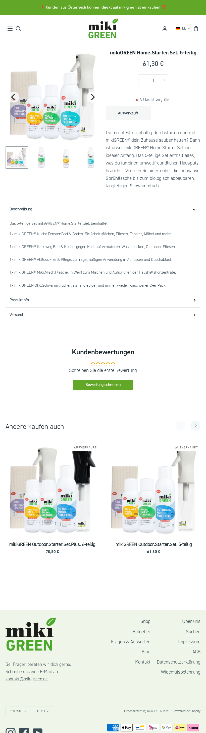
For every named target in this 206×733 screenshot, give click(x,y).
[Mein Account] (164, 28)
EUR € (41, 711)
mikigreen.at (130, 7)
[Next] (92, 97)
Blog (146, 652)
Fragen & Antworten (130, 642)
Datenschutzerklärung (178, 662)
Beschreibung (21, 209)
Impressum (189, 642)
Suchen (193, 632)
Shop (145, 621)
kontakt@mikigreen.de (27, 679)
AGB (196, 652)
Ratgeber (141, 632)
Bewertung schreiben (103, 384)
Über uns (191, 621)
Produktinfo (19, 299)
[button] (183, 28)
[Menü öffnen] (10, 28)
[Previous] (13, 97)
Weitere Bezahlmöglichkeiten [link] (177, 126)
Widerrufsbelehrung (180, 672)
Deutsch (16, 711)
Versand (16, 314)
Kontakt (142, 662)
